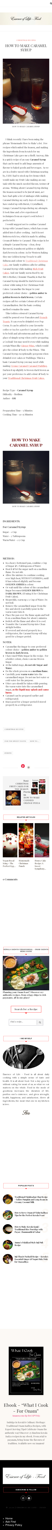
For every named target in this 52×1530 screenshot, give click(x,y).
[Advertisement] (26, 1148)
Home (9, 1518)
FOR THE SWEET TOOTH (15, 741)
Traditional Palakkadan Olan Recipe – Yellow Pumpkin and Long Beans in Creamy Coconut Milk (31, 1200)
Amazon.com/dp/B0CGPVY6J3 (26, 1415)
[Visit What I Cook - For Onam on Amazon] (26, 1371)
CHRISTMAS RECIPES (26, 40)
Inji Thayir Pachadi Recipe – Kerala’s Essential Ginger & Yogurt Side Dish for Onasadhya (31, 1259)
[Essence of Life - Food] (26, 1483)
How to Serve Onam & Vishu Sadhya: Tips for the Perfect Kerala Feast (31, 1214)
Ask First (10, 1521)
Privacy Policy (13, 1525)
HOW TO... (34, 741)
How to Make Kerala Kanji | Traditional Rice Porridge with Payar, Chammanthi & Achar (29, 1229)
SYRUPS (8, 753)
